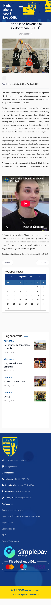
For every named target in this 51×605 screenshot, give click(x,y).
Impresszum (7, 522)
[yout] (18, 576)
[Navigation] (21, 8)
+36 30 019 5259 (23, 491)
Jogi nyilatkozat (8, 529)
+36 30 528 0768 (27, 485)
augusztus (24, 277)
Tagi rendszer (27, 10)
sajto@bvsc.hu (24, 498)
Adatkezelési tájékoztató (12, 510)
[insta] (11, 576)
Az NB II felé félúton (14, 381)
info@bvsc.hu (11, 466)
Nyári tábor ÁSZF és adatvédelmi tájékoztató (21, 516)
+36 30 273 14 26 (21, 479)
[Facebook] (4, 78)
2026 (30, 277)
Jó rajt (7, 396)
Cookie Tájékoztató (10, 541)
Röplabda (5, 84)
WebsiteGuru (34, 594)
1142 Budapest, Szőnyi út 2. (17, 460)
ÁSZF (4, 535)
